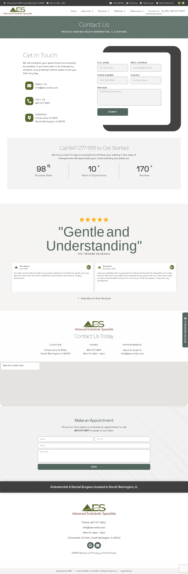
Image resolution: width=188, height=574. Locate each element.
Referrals (118, 11)
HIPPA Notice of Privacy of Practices (94, 553)
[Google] (179, 3)
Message (102, 88)
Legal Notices (126, 571)
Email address (139, 63)
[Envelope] (183, 3)
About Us (86, 11)
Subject (135, 75)
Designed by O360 (64, 571)
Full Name (103, 63)
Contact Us (153, 11)
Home (73, 11)
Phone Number (105, 75)
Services (102, 11)
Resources (136, 11)
